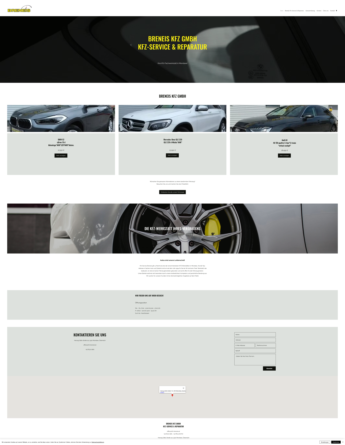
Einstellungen (325, 442)
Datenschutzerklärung (98, 442)
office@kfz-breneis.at (89, 345)
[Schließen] (343, 442)
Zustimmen (336, 442)
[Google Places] (336, 11)
